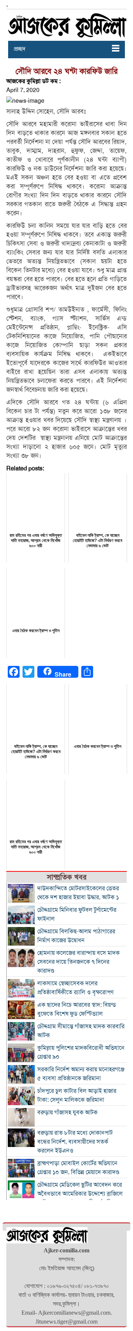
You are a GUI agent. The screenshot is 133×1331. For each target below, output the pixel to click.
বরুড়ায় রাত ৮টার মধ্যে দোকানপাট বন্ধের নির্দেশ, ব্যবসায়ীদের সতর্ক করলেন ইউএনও (75, 1141)
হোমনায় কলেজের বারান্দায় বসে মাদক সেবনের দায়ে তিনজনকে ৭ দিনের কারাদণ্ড (78, 962)
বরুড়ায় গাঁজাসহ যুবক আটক (67, 1112)
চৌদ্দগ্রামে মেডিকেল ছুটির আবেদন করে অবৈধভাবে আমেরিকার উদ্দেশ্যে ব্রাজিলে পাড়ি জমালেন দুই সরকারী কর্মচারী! (80, 1193)
